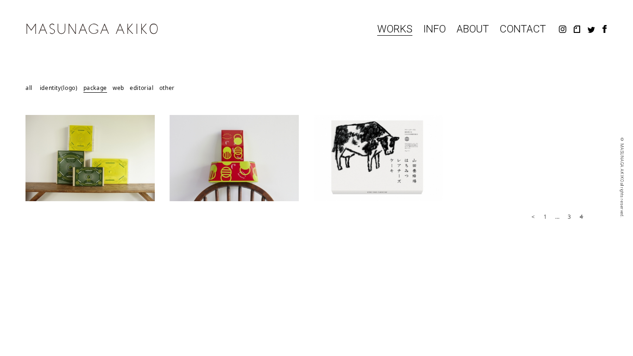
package (95, 88)
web (118, 88)
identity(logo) (59, 88)
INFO (434, 29)
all (28, 88)
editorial (142, 88)
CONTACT (523, 29)
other (167, 88)
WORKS (394, 29)
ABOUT (472, 29)
